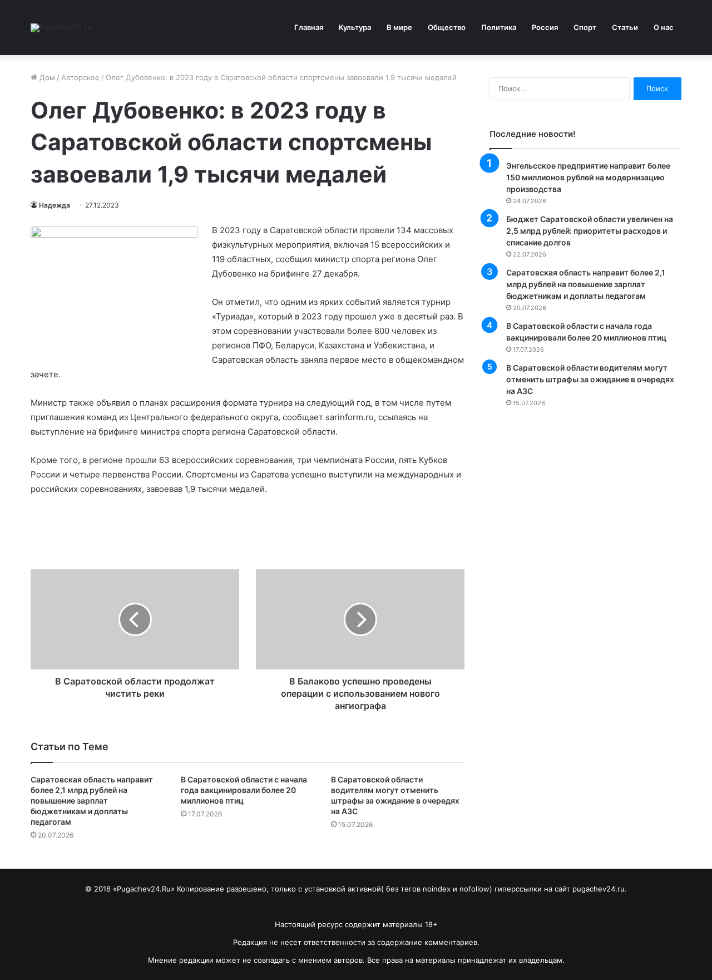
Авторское (80, 77)
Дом (46, 77)
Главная (308, 27)
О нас (664, 27)
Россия (545, 27)
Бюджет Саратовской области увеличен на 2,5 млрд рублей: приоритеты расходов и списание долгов (589, 230)
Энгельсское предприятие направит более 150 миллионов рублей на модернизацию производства (588, 177)
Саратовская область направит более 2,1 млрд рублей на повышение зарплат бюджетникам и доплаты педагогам (92, 800)
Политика (498, 27)
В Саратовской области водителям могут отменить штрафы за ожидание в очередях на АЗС (590, 379)
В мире (399, 27)
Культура (355, 27)
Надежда (54, 205)
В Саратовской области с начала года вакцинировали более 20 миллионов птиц (244, 790)
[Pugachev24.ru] (61, 27)
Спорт (584, 27)
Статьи (625, 27)
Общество (447, 27)
